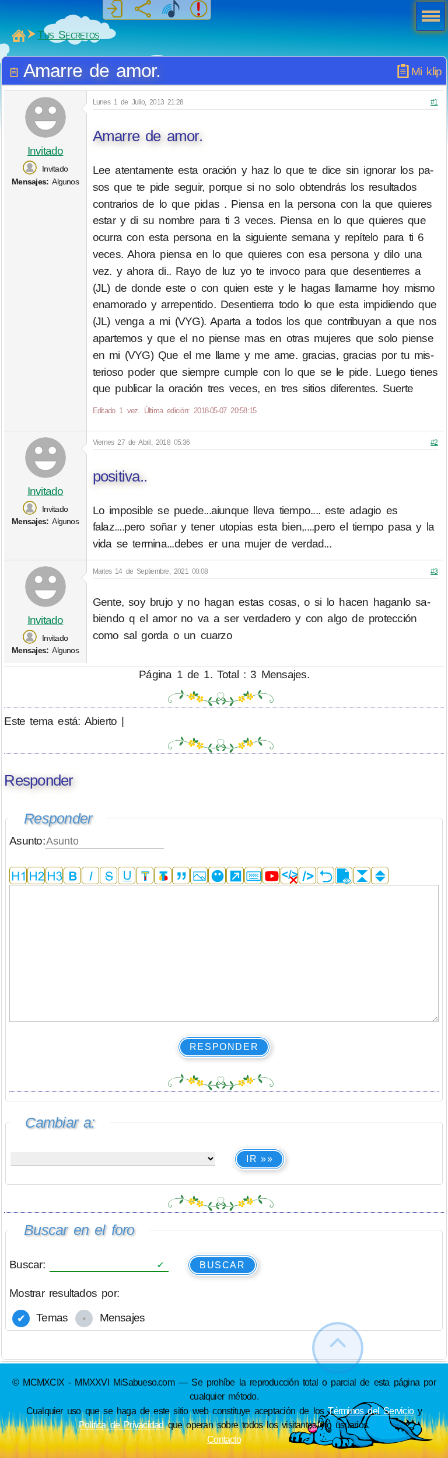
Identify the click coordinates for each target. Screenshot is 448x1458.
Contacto (224, 1439)
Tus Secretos (68, 35)
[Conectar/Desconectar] (115, 9)
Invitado (45, 151)
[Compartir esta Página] (143, 9)
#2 (434, 442)
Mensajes (119, 1317)
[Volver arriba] (337, 1348)
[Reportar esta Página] (199, 9)
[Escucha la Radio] (171, 9)
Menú (427, 17)
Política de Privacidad (121, 1424)
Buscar (223, 1265)
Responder (224, 1047)
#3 (434, 571)
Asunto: (27, 841)
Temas (50, 1317)
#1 (434, 102)
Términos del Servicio (371, 1410)
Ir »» (259, 1159)
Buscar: (29, 1264)
